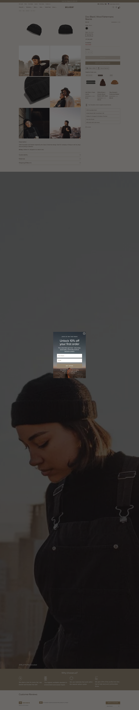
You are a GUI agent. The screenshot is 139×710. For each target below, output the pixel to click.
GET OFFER (69, 366)
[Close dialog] (84, 333)
